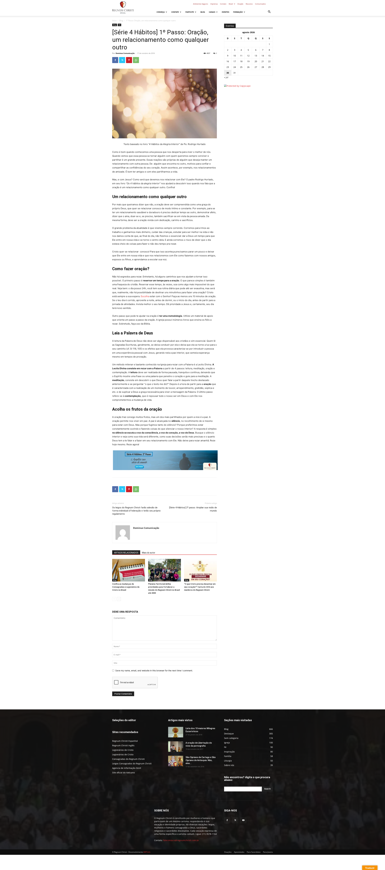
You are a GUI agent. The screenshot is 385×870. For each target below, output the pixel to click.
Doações (228, 852)
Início (114, 20)
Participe (189, 12)
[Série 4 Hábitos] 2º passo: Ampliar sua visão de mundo (193, 509)
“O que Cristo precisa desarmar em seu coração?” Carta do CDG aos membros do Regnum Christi (200, 587)
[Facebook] (115, 60)
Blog (202, 12)
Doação (240, 4)
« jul (226, 77)
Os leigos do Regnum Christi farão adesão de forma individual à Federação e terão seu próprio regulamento (136, 510)
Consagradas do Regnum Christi (128, 759)
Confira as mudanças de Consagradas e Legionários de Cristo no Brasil (125, 587)
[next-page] (119, 599)
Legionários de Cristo (122, 750)
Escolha (145, 296)
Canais (212, 12)
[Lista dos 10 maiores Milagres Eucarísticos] (175, 732)
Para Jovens (268, 852)
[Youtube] (243, 820)
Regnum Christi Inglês (123, 745)
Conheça (161, 12)
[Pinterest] (129, 60)
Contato (223, 4)
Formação (238, 12)
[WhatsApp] (136, 60)
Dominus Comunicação (125, 53)
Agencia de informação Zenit (126, 768)
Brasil (231, 4)
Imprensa (214, 4)
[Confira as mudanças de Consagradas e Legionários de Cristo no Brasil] (128, 570)
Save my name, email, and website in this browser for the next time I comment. (154, 670)
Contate (175, 12)
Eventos (225, 12)
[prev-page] (114, 599)
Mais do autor (148, 553)
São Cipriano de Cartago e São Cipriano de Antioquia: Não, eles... (201, 760)
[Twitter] (122, 60)
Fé (119, 25)
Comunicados (260, 4)
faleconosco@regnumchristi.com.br (181, 840)
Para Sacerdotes (254, 852)
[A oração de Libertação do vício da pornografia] (175, 746)
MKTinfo (146, 852)
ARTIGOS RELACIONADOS (126, 553)
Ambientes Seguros (200, 4)
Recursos (249, 4)
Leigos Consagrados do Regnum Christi (132, 763)
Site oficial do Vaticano (123, 772)
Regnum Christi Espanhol (125, 741)
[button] (269, 12)
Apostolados (239, 852)
